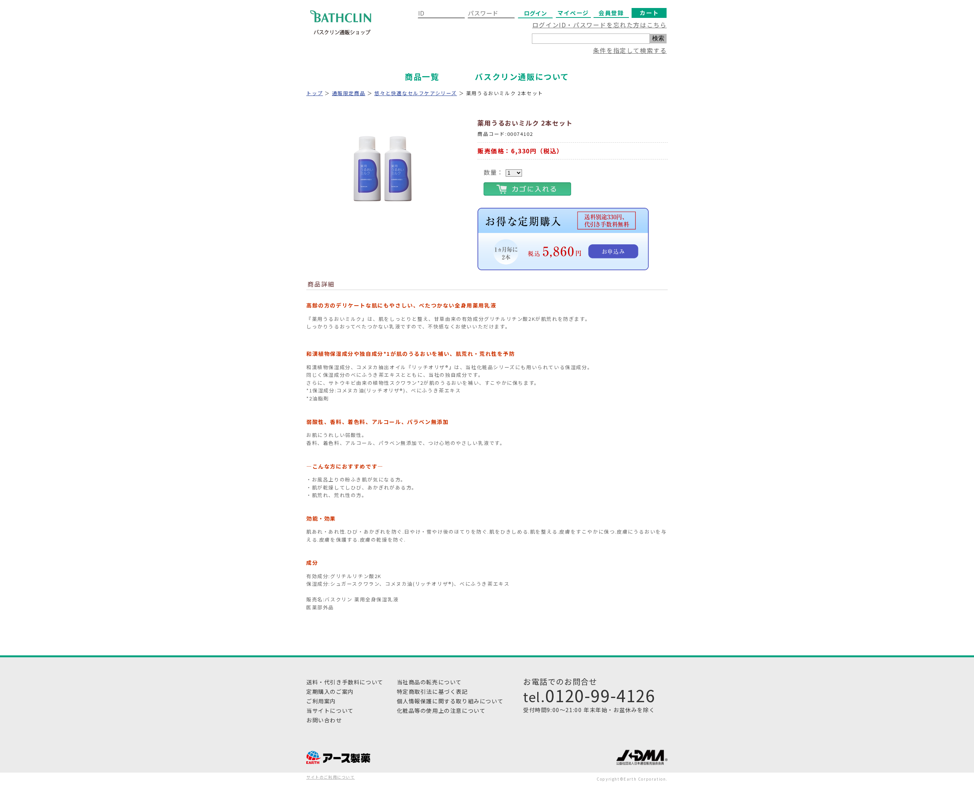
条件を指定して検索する (630, 50)
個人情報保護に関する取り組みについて (450, 701)
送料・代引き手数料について (345, 682)
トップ (314, 93)
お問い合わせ (324, 720)
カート (649, 12)
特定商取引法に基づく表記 (432, 691)
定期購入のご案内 (330, 691)
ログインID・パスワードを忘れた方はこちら (599, 24)
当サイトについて (330, 710)
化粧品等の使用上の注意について (441, 710)
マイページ (573, 12)
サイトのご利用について (330, 777)
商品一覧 (422, 76)
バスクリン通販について (522, 76)
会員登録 (611, 12)
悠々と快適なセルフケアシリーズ (415, 93)
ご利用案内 (321, 701)
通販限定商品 (349, 93)
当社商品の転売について (429, 682)
